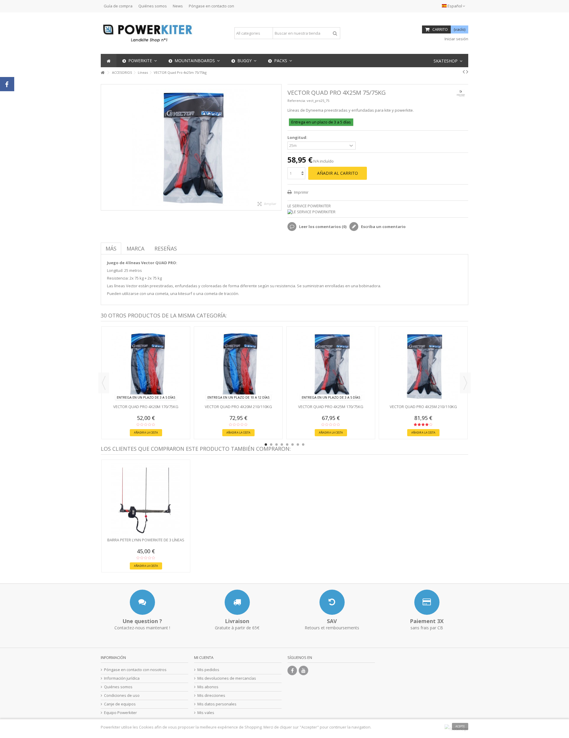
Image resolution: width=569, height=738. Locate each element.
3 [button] (276, 444)
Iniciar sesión (456, 38)
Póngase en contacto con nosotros (135, 669)
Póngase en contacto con (211, 6)
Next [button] (465, 383)
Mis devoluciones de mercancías (226, 678)
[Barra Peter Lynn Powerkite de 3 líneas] (145, 499)
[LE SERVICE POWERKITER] (377, 211)
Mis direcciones (211, 695)
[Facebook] (292, 670)
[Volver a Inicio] (102, 72)
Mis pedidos (208, 669)
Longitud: (297, 137)
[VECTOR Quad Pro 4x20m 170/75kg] (145, 366)
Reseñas (165, 248)
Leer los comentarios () (322, 226)
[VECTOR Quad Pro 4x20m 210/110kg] (238, 366)
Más (111, 248)
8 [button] (303, 444)
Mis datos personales (216, 704)
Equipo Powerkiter (120, 712)
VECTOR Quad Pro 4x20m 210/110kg (238, 406)
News (178, 6)
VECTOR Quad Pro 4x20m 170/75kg (145, 406)
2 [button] (271, 444)
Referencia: (296, 100)
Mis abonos (207, 686)
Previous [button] (103, 383)
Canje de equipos (120, 704)
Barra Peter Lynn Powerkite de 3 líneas (145, 540)
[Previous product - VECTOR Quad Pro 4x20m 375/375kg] (464, 71)
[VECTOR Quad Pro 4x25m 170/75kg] (330, 366)
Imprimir (301, 192)
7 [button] (298, 444)
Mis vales (205, 712)
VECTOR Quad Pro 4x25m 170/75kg (330, 406)
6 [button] (292, 444)
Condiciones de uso (122, 695)
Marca (135, 248)
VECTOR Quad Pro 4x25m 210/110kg (423, 406)
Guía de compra (118, 6)
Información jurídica (122, 678)
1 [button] (266, 444)
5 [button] (287, 444)
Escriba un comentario (383, 226)
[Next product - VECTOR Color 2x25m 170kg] (467, 71)
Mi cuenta (203, 657)
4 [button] (282, 444)
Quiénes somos (152, 6)
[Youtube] (303, 670)
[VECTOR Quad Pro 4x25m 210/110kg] (423, 366)
